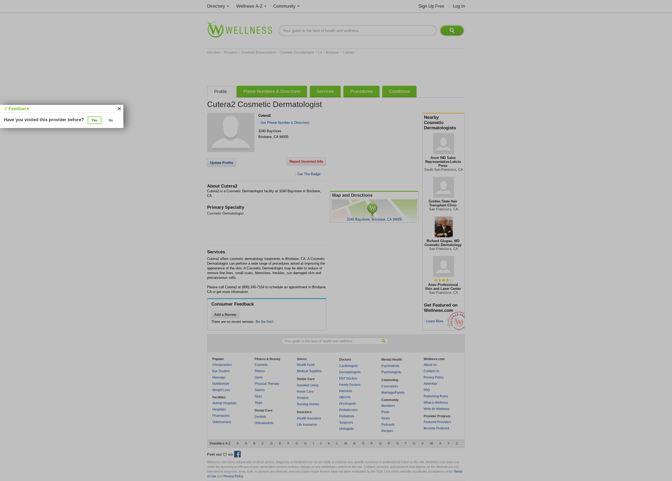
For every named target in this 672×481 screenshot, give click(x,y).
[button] (94, 120)
